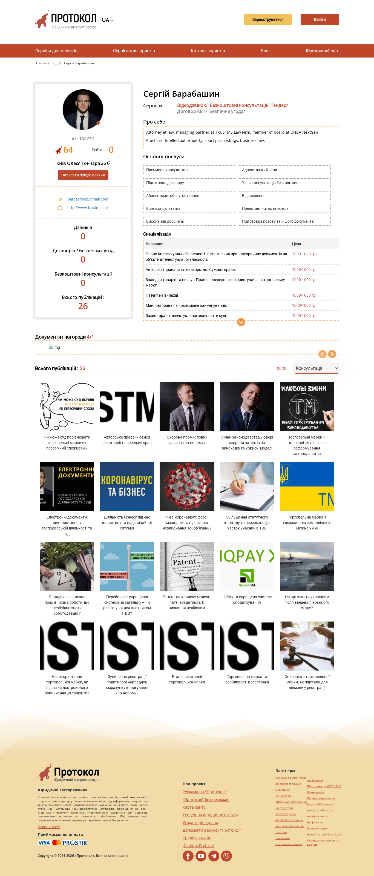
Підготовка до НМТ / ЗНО (324, 786)
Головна (43, 63)
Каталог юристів (208, 50)
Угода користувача (200, 822)
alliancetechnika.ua (288, 784)
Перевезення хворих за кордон (323, 842)
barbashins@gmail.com (88, 199)
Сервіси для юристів (134, 50)
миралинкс (282, 790)
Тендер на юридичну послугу (210, 814)
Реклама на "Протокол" (204, 791)
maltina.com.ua (317, 816)
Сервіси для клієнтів (56, 50)
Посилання (282, 838)
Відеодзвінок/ (192, 105)
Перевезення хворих (321, 798)
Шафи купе (314, 822)
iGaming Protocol (198, 845)
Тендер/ (279, 105)
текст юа (281, 832)
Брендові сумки (317, 828)
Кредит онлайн (197, 837)
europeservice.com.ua (289, 826)
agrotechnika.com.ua (289, 820)
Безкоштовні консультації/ (239, 105)
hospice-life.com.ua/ (320, 804)
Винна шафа (315, 792)
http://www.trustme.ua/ (87, 207)
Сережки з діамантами (290, 778)
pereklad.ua (315, 780)
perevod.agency (285, 814)
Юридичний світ (322, 50)
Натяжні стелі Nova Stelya (324, 834)
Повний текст (49, 827)
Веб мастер (283, 796)
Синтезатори (284, 808)
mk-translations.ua (319, 810)
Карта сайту (194, 807)
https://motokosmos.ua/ (291, 802)
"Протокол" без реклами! (206, 799)
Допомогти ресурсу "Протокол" (212, 830)
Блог (265, 50)
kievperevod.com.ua (288, 844)
